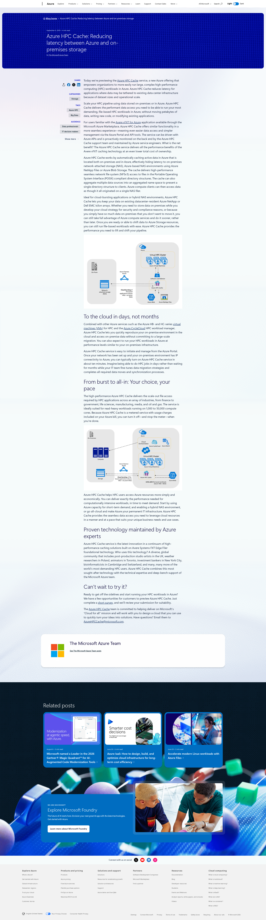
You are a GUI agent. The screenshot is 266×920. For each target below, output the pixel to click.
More (173, 3)
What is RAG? (213, 906)
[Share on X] (73, 84)
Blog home (51, 18)
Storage (74, 99)
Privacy (159, 915)
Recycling (207, 915)
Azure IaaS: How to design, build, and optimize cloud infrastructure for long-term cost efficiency (131, 758)
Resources (125, 3)
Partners (111, 3)
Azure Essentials (28, 897)
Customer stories (28, 901)
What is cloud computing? (218, 875)
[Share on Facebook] (68, 84)
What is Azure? (27, 875)
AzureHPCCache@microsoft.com (104, 621)
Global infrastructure (29, 884)
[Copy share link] (63, 84)
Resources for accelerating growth (110, 879)
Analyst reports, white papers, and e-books (187, 897)
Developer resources (179, 884)
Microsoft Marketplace (141, 879)
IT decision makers (70, 131)
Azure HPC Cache (127, 80)
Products (72, 3)
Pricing (99, 3)
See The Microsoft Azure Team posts (85, 651)
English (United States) (34, 914)
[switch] (236, 3)
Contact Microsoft (146, 915)
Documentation (177, 875)
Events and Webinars (179, 892)
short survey (105, 602)
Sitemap (133, 915)
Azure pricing (66, 879)
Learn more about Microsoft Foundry (68, 829)
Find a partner (138, 884)
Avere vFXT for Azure (128, 122)
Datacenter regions (29, 888)
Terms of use (170, 915)
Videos (174, 901)
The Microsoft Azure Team (58, 55)
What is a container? (216, 901)
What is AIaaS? (214, 892)
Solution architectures (106, 884)
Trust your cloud (28, 892)
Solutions (86, 3)
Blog (173, 879)
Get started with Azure (30, 879)
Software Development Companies (145, 875)
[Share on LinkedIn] (78, 84)
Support (147, 3)
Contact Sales (160, 3)
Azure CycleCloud (134, 328)
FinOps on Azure (67, 892)
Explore (61, 3)
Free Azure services (68, 884)
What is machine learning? (218, 884)
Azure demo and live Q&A (107, 892)
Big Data (74, 115)
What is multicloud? (216, 879)
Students (175, 888)
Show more (70, 139)
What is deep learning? (217, 888)
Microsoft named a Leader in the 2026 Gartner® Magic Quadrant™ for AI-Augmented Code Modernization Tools (71, 758)
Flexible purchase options (70, 888)
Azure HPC (73, 110)
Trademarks (183, 915)
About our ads (219, 915)
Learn (137, 3)
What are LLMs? (214, 897)
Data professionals (70, 126)
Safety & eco (195, 915)
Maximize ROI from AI (69, 897)
